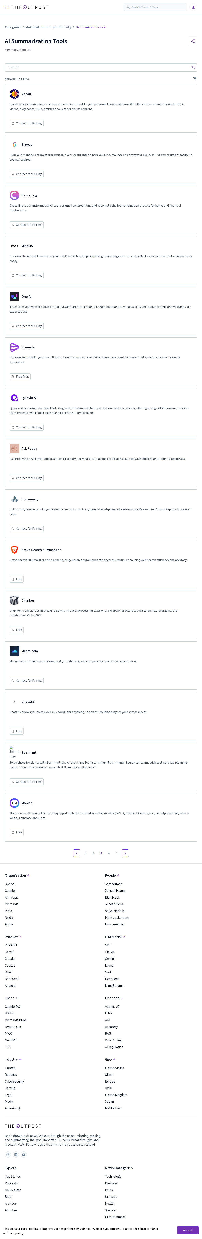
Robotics (11, 1075)
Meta (8, 911)
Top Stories (13, 1176)
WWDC (9, 1013)
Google (10, 891)
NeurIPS (11, 1040)
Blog (8, 1197)
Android (10, 986)
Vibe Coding (113, 1040)
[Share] (192, 41)
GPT (108, 945)
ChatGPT (11, 945)
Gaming (10, 1088)
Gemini (9, 952)
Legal (8, 1095)
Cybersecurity (14, 1081)
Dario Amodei (114, 924)
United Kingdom (116, 1095)
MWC (8, 1033)
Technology (113, 1176)
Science (110, 1210)
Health (110, 1203)
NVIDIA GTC (13, 1027)
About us (11, 1210)
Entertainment (115, 1217)
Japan (109, 1101)
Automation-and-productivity (48, 27)
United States (114, 1068)
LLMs (108, 1013)
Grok (8, 972)
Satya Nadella (115, 911)
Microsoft (11, 904)
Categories (13, 27)
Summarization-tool (91, 27)
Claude (10, 959)
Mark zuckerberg (117, 918)
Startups (111, 1197)
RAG (108, 1033)
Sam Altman (113, 884)
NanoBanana (114, 986)
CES (7, 1047)
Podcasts (11, 1183)
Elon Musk (112, 897)
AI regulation (114, 1047)
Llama (109, 965)
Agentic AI (112, 1007)
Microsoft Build (15, 1020)
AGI (107, 1020)
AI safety (111, 1027)
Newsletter (13, 1190)
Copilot (10, 965)
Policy (109, 1190)
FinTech (10, 1068)
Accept (188, 1230)
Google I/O (12, 1007)
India (108, 1088)
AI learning (12, 1108)
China (109, 1075)
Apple (9, 924)
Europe (110, 1081)
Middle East (113, 1108)
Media (9, 1101)
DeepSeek (12, 979)
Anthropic (11, 897)
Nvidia (9, 918)
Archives (11, 1203)
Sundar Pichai (114, 904)
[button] (155, 7)
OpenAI (10, 884)
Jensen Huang (115, 891)
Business (111, 1183)
